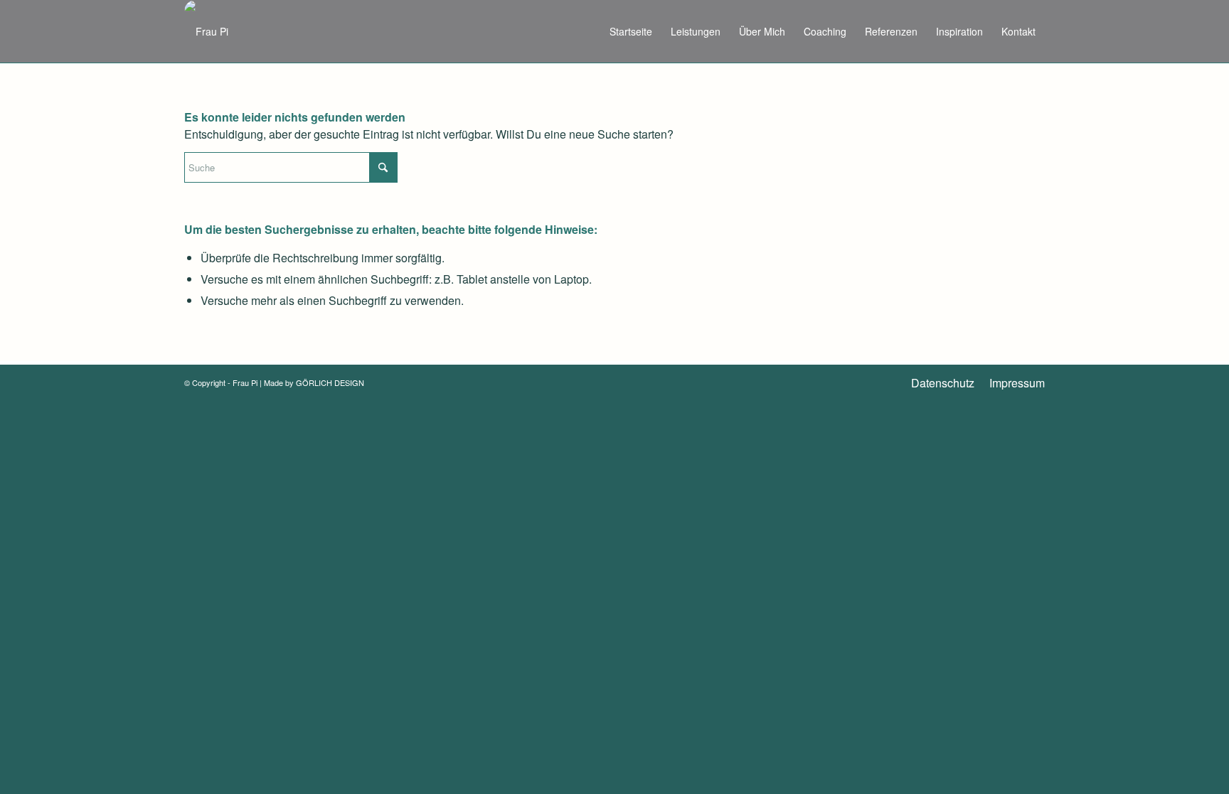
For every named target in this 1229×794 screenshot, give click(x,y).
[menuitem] (630, 31)
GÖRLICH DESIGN (330, 382)
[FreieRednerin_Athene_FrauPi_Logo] (206, 31)
